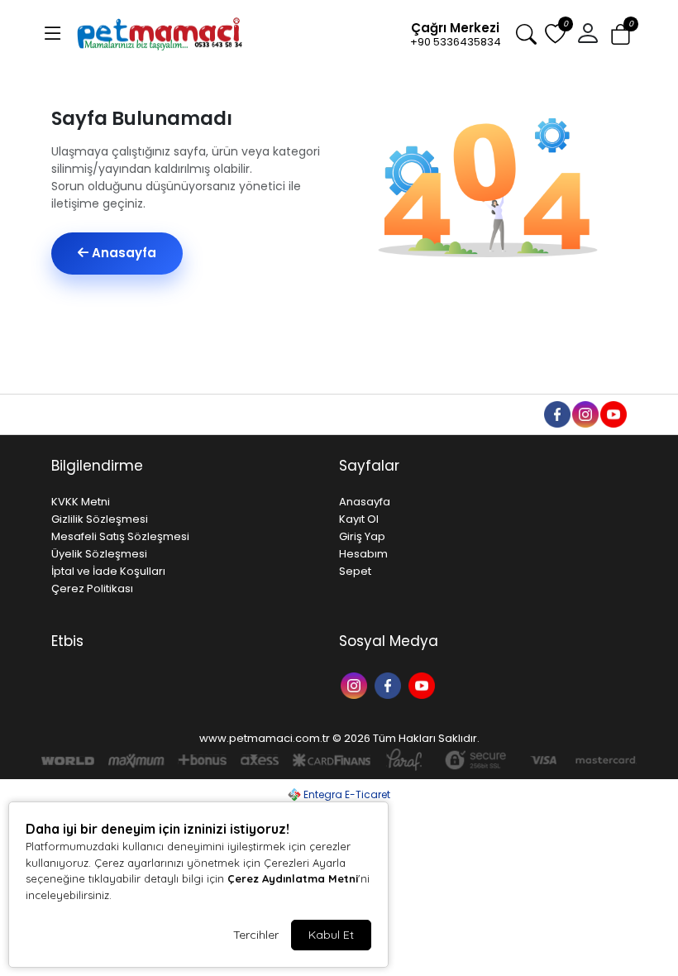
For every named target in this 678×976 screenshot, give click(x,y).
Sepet (355, 571)
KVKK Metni (80, 502)
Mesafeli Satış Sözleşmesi (120, 536)
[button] (52, 34)
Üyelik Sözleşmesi (99, 554)
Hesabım (363, 554)
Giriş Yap (362, 536)
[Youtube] (424, 684)
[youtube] (613, 413)
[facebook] (556, 413)
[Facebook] (390, 684)
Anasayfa (122, 252)
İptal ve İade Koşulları (108, 571)
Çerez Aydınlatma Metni (292, 878)
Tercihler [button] (256, 934)
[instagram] (585, 413)
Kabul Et (331, 934)
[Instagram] (356, 684)
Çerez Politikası (92, 588)
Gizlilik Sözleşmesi (99, 519)
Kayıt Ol (359, 519)
